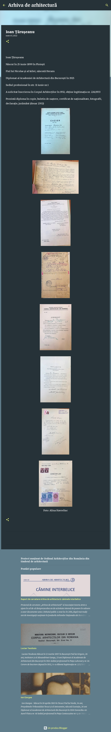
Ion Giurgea (26, 697)
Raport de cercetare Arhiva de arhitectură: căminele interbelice (51, 599)
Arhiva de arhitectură (32, 5)
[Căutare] (61, 5)
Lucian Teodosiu (28, 648)
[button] (7, 42)
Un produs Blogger (57, 728)
